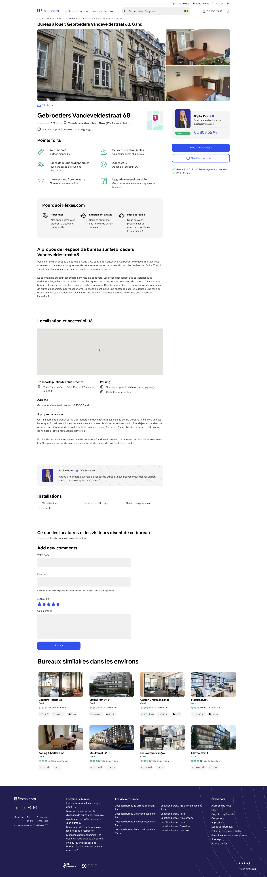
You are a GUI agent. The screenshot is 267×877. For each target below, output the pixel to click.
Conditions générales (223, 814)
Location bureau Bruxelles (175, 826)
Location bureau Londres (175, 830)
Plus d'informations (201, 147)
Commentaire (44, 610)
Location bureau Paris (173, 813)
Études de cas (219, 843)
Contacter (217, 3)
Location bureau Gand (75, 18)
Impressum (217, 822)
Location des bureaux (76, 11)
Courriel (41, 574)
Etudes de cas (201, 3)
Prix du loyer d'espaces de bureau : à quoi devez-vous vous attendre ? (84, 846)
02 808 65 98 (214, 11)
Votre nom (43, 554)
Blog (213, 810)
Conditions (19, 817)
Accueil (40, 18)
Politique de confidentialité (226, 831)
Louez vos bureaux (102, 11)
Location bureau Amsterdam (177, 817)
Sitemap (216, 839)
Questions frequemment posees (229, 835)
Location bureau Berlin (173, 822)
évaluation (43, 598)
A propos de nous (181, 3)
